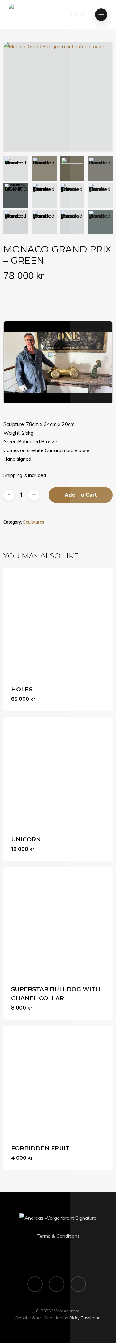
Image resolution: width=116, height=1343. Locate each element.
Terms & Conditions (58, 1236)
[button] (101, 15)
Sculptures (33, 522)
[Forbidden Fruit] (58, 1081)
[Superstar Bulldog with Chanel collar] (58, 922)
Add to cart (81, 495)
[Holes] (58, 622)
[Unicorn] (58, 772)
